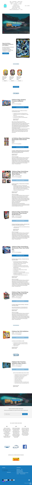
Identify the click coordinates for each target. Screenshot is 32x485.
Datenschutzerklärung (20, 471)
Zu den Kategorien (16, 400)
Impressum (18, 469)
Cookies (18, 473)
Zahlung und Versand (19, 470)
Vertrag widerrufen (22, 473)
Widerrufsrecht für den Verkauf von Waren (22, 472)
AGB (21, 469)
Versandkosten (19, 143)
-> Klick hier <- (5, 53)
